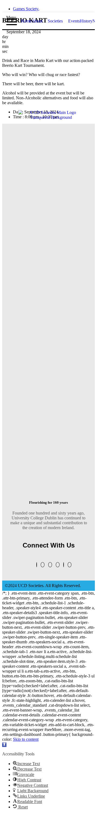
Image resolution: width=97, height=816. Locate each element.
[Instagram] (58, 564)
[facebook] (43, 7)
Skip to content (26, 739)
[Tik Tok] (69, 564)
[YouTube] (42, 564)
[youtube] (63, 7)
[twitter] (34, 7)
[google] (53, 7)
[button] (4, 744)
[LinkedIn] (50, 564)
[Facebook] (63, 564)
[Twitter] (36, 564)
